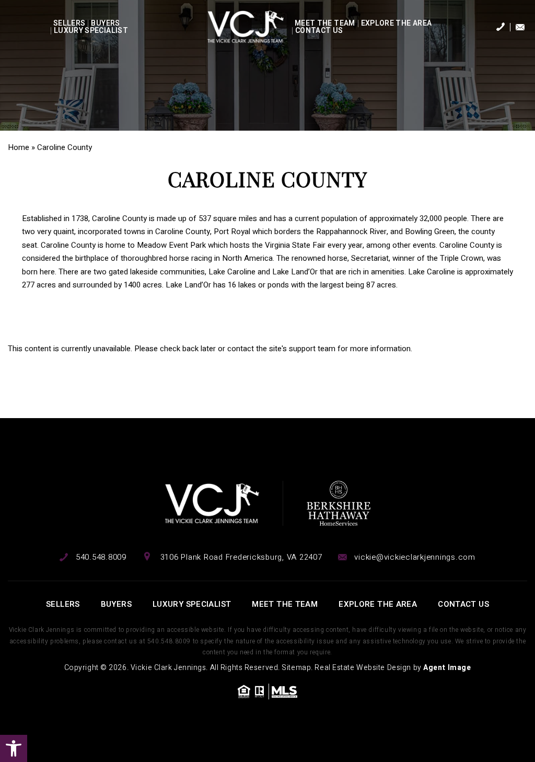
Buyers (105, 23)
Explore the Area (396, 23)
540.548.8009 (169, 641)
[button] (13, 748)
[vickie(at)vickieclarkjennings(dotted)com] (520, 27)
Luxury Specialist (91, 30)
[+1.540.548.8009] (500, 27)
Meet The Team (325, 23)
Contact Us (319, 30)
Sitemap (296, 667)
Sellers (69, 23)
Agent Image (447, 667)
